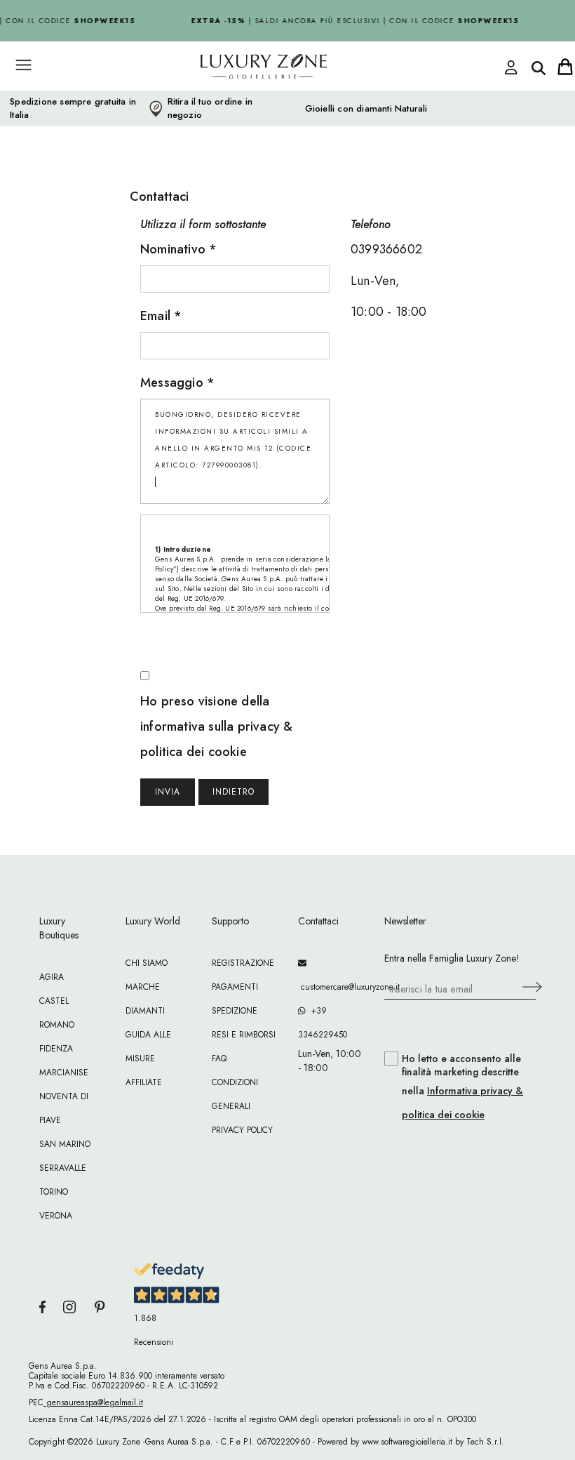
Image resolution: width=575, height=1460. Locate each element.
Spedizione (234, 1010)
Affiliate (144, 1082)
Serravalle (62, 1168)
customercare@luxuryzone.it (330, 987)
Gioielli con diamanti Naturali (366, 108)
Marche (143, 987)
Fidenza (56, 1048)
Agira (51, 977)
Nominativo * (178, 249)
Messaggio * (177, 382)
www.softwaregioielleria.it (407, 1441)
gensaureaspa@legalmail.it (93, 1402)
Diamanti (145, 1010)
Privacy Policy (242, 1130)
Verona (55, 1215)
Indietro (233, 791)
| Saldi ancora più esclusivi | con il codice (351, 20)
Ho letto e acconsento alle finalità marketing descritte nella (462, 1087)
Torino (53, 1192)
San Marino (64, 1144)
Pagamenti (235, 987)
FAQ (219, 1058)
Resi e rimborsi (244, 1034)
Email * (161, 316)
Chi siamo (147, 963)
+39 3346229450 (322, 1022)
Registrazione (243, 963)
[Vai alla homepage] (238, 98)
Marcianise (63, 1072)
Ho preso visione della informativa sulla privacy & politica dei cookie (216, 726)
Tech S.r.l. (485, 1441)
